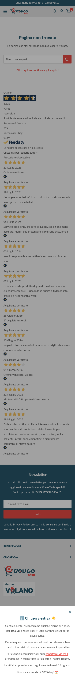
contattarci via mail (57, 653)
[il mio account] (61, 11)
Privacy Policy (21, 524)
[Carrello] (68, 11)
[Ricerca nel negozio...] (67, 59)
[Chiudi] (70, 611)
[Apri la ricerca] (55, 11)
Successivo (23, 157)
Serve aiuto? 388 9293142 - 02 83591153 (37, 2)
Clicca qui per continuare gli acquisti (37, 70)
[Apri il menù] (5, 11)
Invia (37, 514)
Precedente (10, 157)
